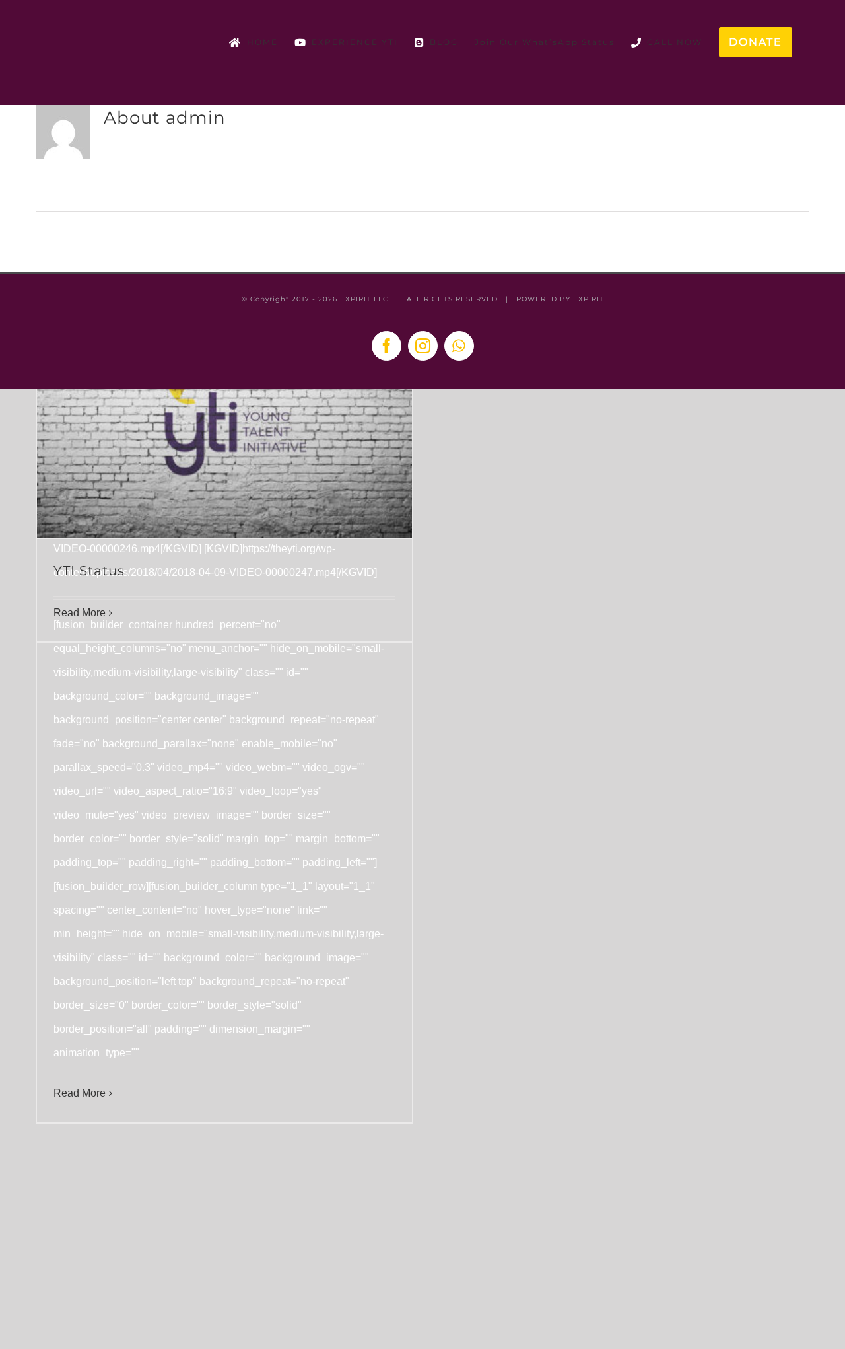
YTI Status (89, 571)
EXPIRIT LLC (364, 299)
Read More (79, 1093)
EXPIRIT (588, 299)
